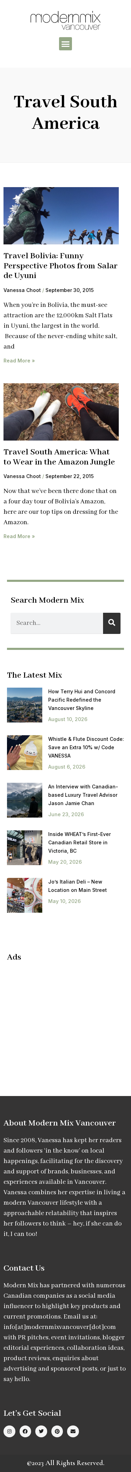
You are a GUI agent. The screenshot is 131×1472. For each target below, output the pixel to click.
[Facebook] (25, 1431)
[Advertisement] (65, 1018)
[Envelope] (73, 1431)
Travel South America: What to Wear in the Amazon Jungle (59, 457)
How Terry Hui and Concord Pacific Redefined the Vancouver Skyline (81, 699)
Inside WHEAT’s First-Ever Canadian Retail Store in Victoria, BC (79, 842)
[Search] (112, 623)
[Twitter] (41, 1431)
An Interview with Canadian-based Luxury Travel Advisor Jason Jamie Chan (83, 795)
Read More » (19, 360)
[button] (65, 43)
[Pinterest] (57, 1431)
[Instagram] (9, 1431)
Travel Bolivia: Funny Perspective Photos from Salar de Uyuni (60, 266)
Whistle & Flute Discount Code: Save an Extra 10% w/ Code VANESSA (86, 747)
